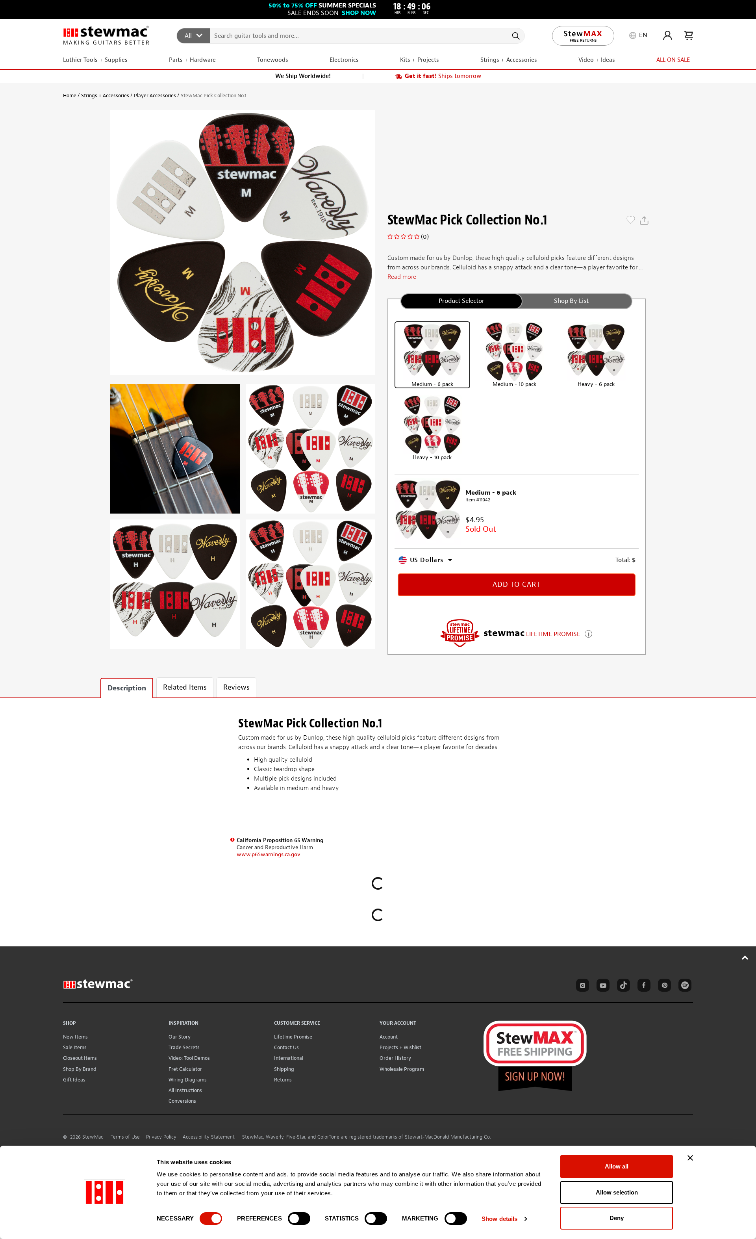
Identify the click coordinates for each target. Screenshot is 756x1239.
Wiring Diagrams (188, 1079)
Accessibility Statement (209, 1137)
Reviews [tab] (236, 687)
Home (69, 95)
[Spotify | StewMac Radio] (683, 986)
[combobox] (351, 35)
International (288, 1058)
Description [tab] (126, 688)
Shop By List (571, 301)
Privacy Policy (161, 1137)
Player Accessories (155, 95)
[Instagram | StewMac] (581, 986)
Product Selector (461, 301)
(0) (425, 237)
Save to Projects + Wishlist (631, 220)
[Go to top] (745, 957)
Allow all (616, 1166)
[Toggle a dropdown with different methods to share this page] (644, 220)
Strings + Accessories (105, 95)
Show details (499, 1218)
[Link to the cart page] (688, 35)
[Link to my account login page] (667, 35)
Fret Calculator (185, 1069)
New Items (75, 1036)
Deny (617, 1218)
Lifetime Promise (293, 1036)
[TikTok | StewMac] (622, 986)
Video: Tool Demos (189, 1058)
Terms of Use (125, 1137)
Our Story (180, 1036)
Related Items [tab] (185, 687)
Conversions (182, 1101)
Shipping (284, 1069)
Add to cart (517, 584)
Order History (395, 1058)
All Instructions (185, 1090)
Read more (401, 277)
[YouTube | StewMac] (602, 986)
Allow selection (617, 1192)
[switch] (299, 1218)
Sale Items (75, 1047)
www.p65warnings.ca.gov (268, 854)
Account (389, 1036)
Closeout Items (80, 1058)
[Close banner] (690, 1158)
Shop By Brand (79, 1069)
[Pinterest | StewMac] (663, 986)
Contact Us (286, 1047)
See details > (588, 633)
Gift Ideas (74, 1079)
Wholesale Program (402, 1069)
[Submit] (515, 35)
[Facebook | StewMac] (642, 986)
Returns (283, 1079)
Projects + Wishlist (400, 1047)
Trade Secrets (184, 1047)
